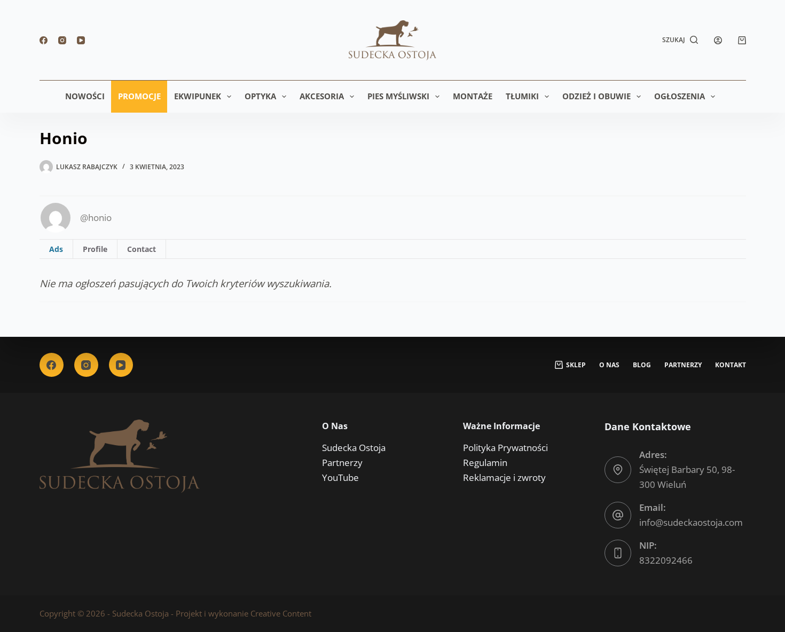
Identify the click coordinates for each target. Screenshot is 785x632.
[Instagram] (62, 40)
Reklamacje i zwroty (504, 477)
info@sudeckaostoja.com (691, 522)
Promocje (139, 96)
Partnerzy (683, 365)
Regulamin (485, 462)
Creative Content (280, 613)
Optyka (260, 96)
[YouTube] (81, 40)
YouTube (340, 477)
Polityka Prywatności (505, 447)
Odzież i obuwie (596, 96)
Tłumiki (522, 96)
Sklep (576, 365)
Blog (642, 365)
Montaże (472, 96)
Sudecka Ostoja (354, 447)
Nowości (85, 96)
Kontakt (730, 365)
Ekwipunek (197, 96)
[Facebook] (44, 40)
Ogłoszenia (679, 96)
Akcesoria (322, 96)
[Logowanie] (718, 40)
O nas (609, 365)
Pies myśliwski (398, 96)
